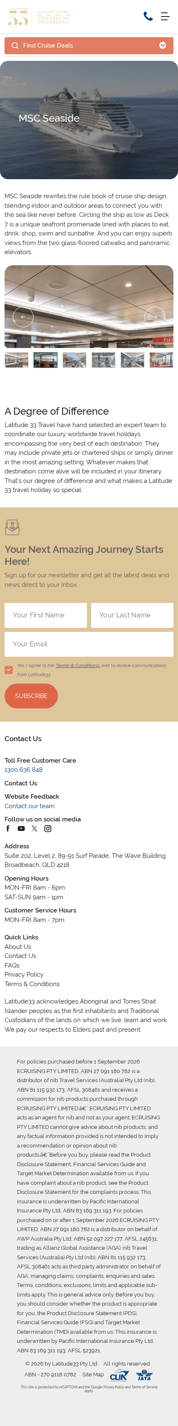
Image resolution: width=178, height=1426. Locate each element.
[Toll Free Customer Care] (148, 16)
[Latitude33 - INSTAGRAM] (48, 829)
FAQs (12, 965)
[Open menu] (165, 17)
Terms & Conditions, (77, 665)
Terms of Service (144, 1387)
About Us (18, 947)
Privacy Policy (24, 974)
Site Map (93, 1374)
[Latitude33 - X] (34, 829)
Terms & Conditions (32, 984)
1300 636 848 (24, 769)
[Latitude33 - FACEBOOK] (8, 829)
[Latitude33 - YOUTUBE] (21, 829)
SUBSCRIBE (31, 696)
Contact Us (20, 956)
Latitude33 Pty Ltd (74, 1364)
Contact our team (30, 806)
